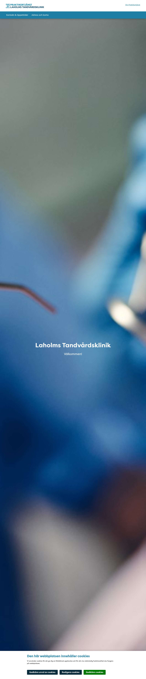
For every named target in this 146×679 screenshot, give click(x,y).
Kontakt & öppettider (17, 15)
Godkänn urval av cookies (42, 672)
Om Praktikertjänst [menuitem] (132, 5)
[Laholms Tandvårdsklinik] (26, 5)
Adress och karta (40, 15)
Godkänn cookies (94, 672)
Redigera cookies (71, 672)
